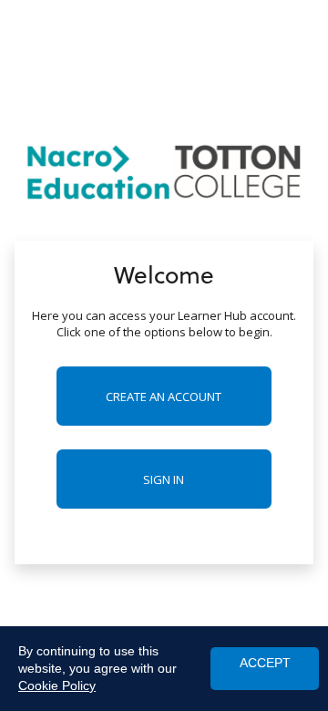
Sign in (163, 479)
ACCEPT (265, 663)
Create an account (163, 396)
